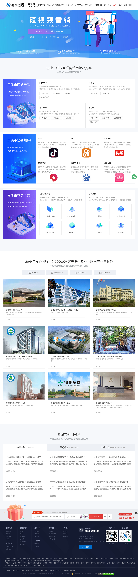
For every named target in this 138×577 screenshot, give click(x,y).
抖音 (21, 531)
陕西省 (132, 558)
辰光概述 (65, 531)
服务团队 (36, 534)
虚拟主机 (56, 118)
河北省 (14, 558)
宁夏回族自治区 (28, 561)
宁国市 (15, 565)
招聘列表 (36, 546)
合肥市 (35, 563)
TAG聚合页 (15, 570)
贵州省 (122, 558)
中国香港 (55, 561)
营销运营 (69, 5)
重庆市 (30, 563)
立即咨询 (96, 517)
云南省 (127, 558)
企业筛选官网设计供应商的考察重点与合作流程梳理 (113, 457)
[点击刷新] (84, 516)
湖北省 (86, 558)
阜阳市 (88, 563)
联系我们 (65, 536)
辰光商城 (28, 570)
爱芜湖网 (21, 570)
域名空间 (8, 536)
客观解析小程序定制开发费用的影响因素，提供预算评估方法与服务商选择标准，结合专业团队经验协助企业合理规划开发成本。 (24, 488)
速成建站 (45, 93)
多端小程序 (93, 118)
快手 (21, 534)
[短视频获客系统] (69, 28)
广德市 (20, 565)
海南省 (111, 558)
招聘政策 (36, 544)
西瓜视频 (22, 539)
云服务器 (68, 118)
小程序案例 (52, 539)
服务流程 (36, 536)
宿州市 (93, 563)
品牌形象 (8, 549)
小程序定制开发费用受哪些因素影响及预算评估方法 (25, 482)
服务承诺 (36, 531)
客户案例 (88, 5)
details (8, 319)
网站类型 (8, 531)
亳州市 (103, 563)
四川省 (117, 558)
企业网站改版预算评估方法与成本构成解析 (67, 457)
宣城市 (113, 563)
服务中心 (79, 5)
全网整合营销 (9, 546)
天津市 (19, 563)
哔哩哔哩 (22, 544)
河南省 (81, 558)
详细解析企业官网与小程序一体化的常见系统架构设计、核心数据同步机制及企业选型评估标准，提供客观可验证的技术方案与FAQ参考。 (24, 464)
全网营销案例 (52, 534)
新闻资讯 (65, 534)
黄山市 (77, 563)
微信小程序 (105, 118)
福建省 (65, 558)
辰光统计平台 (35, 570)
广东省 (96, 558)
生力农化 (58, 570)
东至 (43, 565)
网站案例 (51, 531)
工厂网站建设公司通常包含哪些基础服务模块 (68, 482)
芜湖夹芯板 (44, 570)
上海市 (24, 563)
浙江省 (55, 558)
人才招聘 (98, 5)
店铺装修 (94, 93)
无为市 (30, 565)
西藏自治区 (20, 561)
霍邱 (39, 565)
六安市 (98, 563)
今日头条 (22, 536)
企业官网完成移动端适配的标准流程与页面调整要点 (113, 482)
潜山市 (25, 565)
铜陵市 (67, 563)
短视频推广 (59, 5)
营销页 (8, 534)
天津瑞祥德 (65, 570)
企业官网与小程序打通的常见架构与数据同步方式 (25, 457)
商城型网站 (68, 93)
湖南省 (91, 558)
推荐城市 (8, 563)
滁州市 (82, 563)
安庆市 (72, 563)
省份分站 (8, 558)
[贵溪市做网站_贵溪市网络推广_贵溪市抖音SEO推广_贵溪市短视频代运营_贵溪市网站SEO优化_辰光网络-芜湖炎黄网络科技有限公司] (22, 5)
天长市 (129, 563)
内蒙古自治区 (26, 558)
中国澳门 (61, 561)
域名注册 (45, 118)
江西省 (71, 558)
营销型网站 (56, 93)
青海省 (13, 561)
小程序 (8, 539)
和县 (35, 565)
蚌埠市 (45, 563)
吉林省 (38, 558)
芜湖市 (40, 563)
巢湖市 (118, 563)
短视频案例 (52, 536)
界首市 (10, 565)
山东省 (76, 558)
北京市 (14, 563)
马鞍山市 (56, 563)
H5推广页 (106, 93)
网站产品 (50, 5)
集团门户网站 (45, 97)
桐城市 (124, 563)
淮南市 (50, 563)
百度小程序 (117, 118)
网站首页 (42, 5)
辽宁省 (33, 558)
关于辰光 (107, 5)
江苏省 (50, 558)
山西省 (19, 558)
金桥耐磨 (72, 570)
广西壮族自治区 (104, 558)
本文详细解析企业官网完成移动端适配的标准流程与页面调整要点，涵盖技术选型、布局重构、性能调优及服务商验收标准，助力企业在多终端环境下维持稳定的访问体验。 (112, 488)
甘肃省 (8, 561)
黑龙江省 (44, 558)
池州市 (108, 563)
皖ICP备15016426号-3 (64, 573)
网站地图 (94, 573)
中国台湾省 (48, 561)
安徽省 (60, 558)
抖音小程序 (93, 122)
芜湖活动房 (51, 570)
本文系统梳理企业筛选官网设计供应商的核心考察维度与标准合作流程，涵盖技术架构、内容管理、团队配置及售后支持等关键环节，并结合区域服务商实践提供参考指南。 (112, 464)
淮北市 (62, 563)
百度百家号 (23, 542)
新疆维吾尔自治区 (39, 561)
